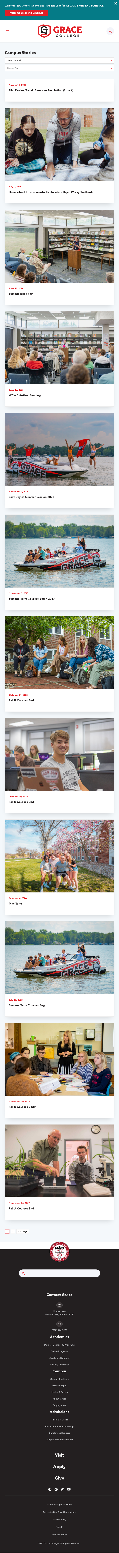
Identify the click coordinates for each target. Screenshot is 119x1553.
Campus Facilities (59, 1379)
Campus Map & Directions (59, 1440)
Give (59, 1478)
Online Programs (59, 1351)
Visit (59, 1455)
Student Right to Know (59, 1505)
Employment (59, 1405)
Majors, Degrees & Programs (59, 1345)
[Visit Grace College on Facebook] (49, 1489)
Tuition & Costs (59, 1420)
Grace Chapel (59, 1386)
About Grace (59, 1399)
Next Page (22, 1232)
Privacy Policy (59, 1535)
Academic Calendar (59, 1358)
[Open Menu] (7, 31)
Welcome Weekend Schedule (26, 13)
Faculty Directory (59, 1365)
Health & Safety (59, 1392)
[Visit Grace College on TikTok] (56, 1489)
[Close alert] (115, 3)
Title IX (59, 1527)
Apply (59, 1467)
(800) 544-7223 (59, 1330)
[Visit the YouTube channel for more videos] (69, 1489)
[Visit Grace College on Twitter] (62, 1489)
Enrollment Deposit (59, 1433)
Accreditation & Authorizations (59, 1512)
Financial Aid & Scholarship (59, 1426)
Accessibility (59, 1520)
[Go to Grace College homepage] (59, 1251)
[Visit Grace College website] (59, 31)
